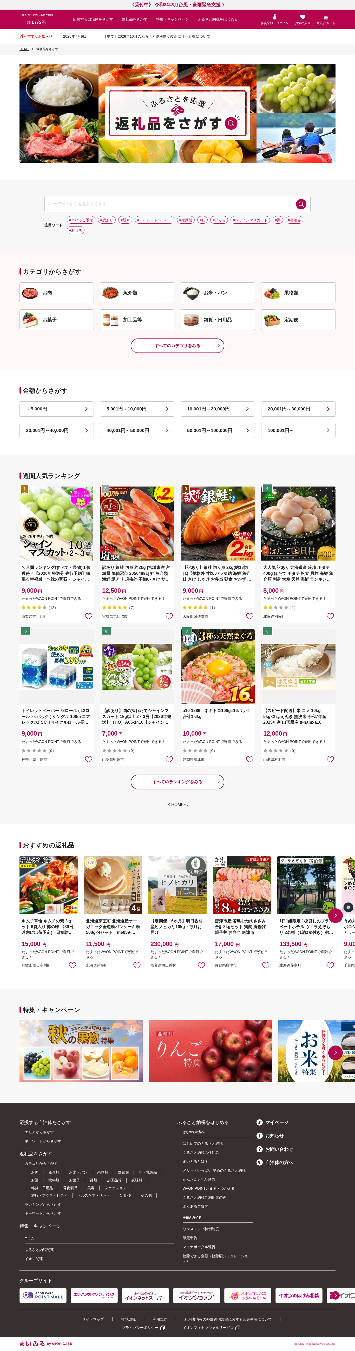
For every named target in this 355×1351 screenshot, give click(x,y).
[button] (335, 915)
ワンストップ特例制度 (201, 1229)
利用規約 (160, 1319)
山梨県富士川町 (34, 616)
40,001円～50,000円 (128, 430)
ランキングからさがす (43, 1204)
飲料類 (53, 1180)
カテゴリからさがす (41, 1163)
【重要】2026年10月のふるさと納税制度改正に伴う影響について (156, 36)
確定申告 (190, 1238)
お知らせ (274, 1135)
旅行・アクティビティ (49, 1195)
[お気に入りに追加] (89, 616)
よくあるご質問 (195, 1206)
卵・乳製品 (148, 1172)
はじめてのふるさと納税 (203, 1143)
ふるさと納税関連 (39, 1250)
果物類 (102, 1172)
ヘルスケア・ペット (93, 1195)
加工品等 (114, 1180)
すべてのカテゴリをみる (177, 345)
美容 (91, 1188)
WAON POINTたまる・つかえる (209, 1188)
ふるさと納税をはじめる (218, 19)
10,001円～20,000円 (208, 408)
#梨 (278, 220)
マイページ (277, 1122)
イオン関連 (34, 1259)
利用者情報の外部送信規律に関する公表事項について (228, 1319)
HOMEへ (179, 804)
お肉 (34, 1172)
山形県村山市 (274, 759)
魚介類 (53, 1172)
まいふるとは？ (195, 1161)
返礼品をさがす (134, 19)
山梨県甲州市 (113, 759)
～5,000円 (36, 408)
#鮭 (202, 220)
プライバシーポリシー (140, 1328)
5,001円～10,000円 (127, 408)
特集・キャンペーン (172, 19)
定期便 (125, 1195)
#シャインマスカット (250, 220)
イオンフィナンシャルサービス (208, 1328)
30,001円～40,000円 (47, 430)
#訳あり (106, 220)
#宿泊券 (294, 220)
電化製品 (70, 1188)
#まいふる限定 (81, 220)
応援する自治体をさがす (93, 19)
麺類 (93, 1180)
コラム (29, 1238)
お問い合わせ (279, 1149)
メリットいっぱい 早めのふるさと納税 (214, 1170)
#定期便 (185, 220)
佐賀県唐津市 (226, 965)
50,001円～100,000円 (209, 430)
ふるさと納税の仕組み (201, 1152)
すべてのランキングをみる (177, 782)
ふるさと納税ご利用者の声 (204, 1197)
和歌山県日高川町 (36, 965)
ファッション (115, 1188)
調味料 (137, 1180)
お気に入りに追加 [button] (89, 616)
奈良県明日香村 (163, 965)
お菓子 (74, 1180)
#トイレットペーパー (154, 220)
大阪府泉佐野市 (195, 616)
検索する (301, 204)
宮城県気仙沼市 (115, 616)
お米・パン (78, 1172)
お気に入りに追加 (72, 965)
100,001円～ (281, 430)
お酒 (34, 1180)
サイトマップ (93, 1319)
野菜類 (123, 1172)
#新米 (125, 220)
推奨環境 (128, 1319)
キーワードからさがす (43, 1141)
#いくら (219, 220)
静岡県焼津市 (194, 759)
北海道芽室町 (97, 965)
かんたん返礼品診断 (199, 1179)
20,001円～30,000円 (289, 408)
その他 (146, 1195)
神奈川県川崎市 (34, 759)
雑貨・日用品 (42, 1188)
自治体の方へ (279, 1162)
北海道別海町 (274, 616)
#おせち (75, 230)
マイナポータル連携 (199, 1247)
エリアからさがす (39, 1132)
